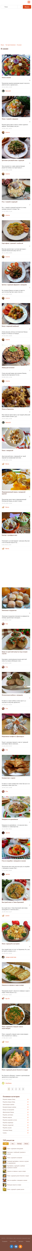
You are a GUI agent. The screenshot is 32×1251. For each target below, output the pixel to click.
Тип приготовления (10, 45)
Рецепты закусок (7, 1117)
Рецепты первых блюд (9, 1099)
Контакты (21, 1241)
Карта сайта (13, 1241)
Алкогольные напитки (8, 1104)
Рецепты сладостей (8, 1125)
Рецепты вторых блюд (9, 1102)
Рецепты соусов (7, 1127)
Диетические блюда (8, 1112)
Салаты (5, 1133)
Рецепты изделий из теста (10, 1120)
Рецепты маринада (8, 1122)
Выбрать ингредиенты (20, 7)
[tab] (5, 1143)
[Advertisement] (16, 26)
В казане (19, 45)
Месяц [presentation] (26, 1143)
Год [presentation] (12, 1143)
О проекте (4, 1241)
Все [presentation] (6, 1143)
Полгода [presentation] (19, 1143)
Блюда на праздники (8, 1109)
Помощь (28, 1241)
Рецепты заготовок (8, 1115)
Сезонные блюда (7, 1130)
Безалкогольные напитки (9, 1107)
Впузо (2, 45)
